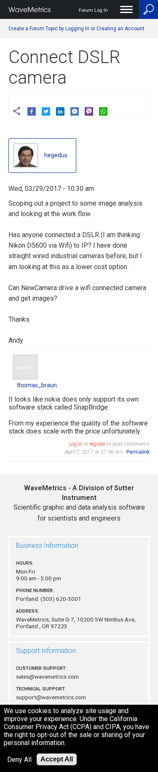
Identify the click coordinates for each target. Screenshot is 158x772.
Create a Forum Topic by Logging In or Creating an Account (76, 29)
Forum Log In (93, 10)
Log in (75, 444)
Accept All (56, 759)
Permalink (138, 452)
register (97, 444)
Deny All (19, 760)
